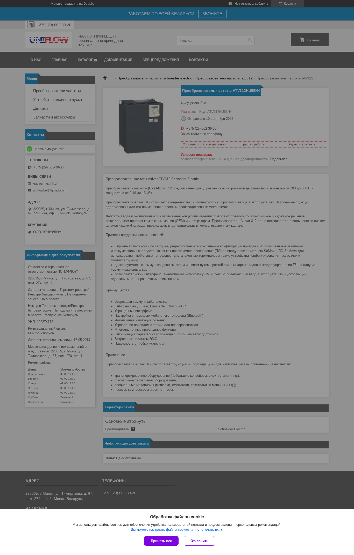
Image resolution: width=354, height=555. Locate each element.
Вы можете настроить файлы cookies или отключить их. (175, 529)
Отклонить (199, 541)
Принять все (161, 541)
